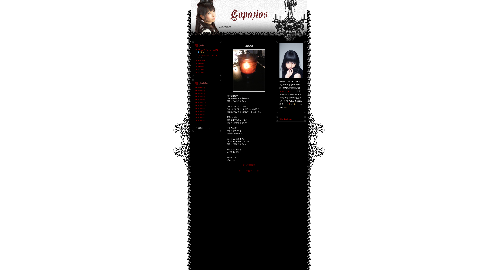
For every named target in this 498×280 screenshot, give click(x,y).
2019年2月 (201, 120)
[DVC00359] (249, 50)
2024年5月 (201, 90)
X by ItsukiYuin (286, 119)
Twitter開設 (201, 60)
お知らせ (201, 63)
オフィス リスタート (287, 91)
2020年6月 (201, 96)
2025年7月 (201, 87)
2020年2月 (201, 99)
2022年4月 (201, 93)
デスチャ (201, 69)
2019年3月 (201, 117)
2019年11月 (202, 102)
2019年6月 (201, 111)
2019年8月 (201, 108)
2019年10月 (202, 105)
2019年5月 (201, 114)
